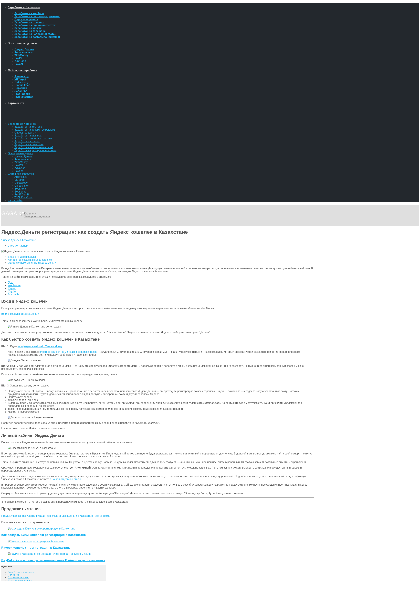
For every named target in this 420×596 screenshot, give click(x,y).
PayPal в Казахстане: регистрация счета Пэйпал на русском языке (53, 560)
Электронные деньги (20, 153)
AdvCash (19, 168)
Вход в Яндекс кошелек (22, 256)
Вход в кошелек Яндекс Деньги (20, 313)
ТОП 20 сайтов (23, 197)
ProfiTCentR (21, 194)
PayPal (18, 165)
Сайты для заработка (21, 174)
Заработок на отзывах (28, 135)
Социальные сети (18, 577)
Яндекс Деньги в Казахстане (18, 240)
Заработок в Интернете (22, 123)
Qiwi (10, 282)
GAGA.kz (12, 213)
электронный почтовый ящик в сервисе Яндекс (68, 351)
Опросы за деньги (25, 132)
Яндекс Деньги (23, 156)
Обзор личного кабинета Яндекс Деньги (32, 262)
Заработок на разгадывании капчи (35, 150)
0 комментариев (18, 245)
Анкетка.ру (20, 176)
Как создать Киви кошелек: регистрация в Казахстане (43, 535)
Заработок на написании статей (33, 147)
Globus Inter (21, 185)
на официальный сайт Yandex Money (40, 346)
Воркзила (20, 188)
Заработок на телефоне (28, 144)
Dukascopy (21, 182)
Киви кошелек (22, 159)
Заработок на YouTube (28, 126)
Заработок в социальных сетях (33, 138)
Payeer (18, 171)
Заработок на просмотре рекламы (35, 129)
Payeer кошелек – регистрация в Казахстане (36, 547)
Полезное (13, 574)
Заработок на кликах (27, 141)
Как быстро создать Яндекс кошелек (30, 259)
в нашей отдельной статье (66, 479)
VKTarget (19, 179)
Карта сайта (15, 200)
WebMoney (21, 162)
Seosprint (20, 191)
